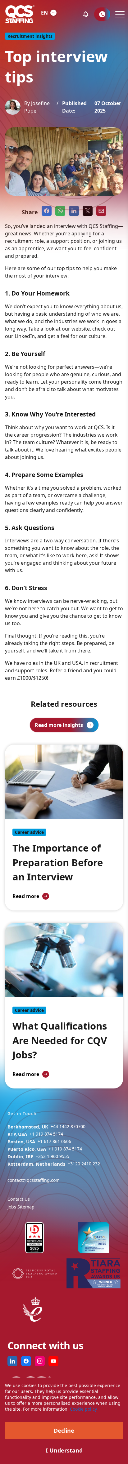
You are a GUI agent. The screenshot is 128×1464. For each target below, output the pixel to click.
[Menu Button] (119, 14)
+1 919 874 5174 (46, 1134)
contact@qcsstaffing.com (33, 1180)
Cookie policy (83, 1409)
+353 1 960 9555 (52, 1156)
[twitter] (88, 211)
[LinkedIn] (12, 1361)
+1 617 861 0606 (54, 1141)
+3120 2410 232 (84, 1164)
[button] (85, 14)
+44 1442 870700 (68, 1126)
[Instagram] (40, 1361)
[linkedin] (74, 211)
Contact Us (18, 1199)
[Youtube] (53, 1361)
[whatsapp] (60, 211)
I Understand (64, 1450)
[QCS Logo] (20, 14)
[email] (101, 211)
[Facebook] (26, 1361)
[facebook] (47, 211)
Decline (64, 1430)
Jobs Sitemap (20, 1207)
